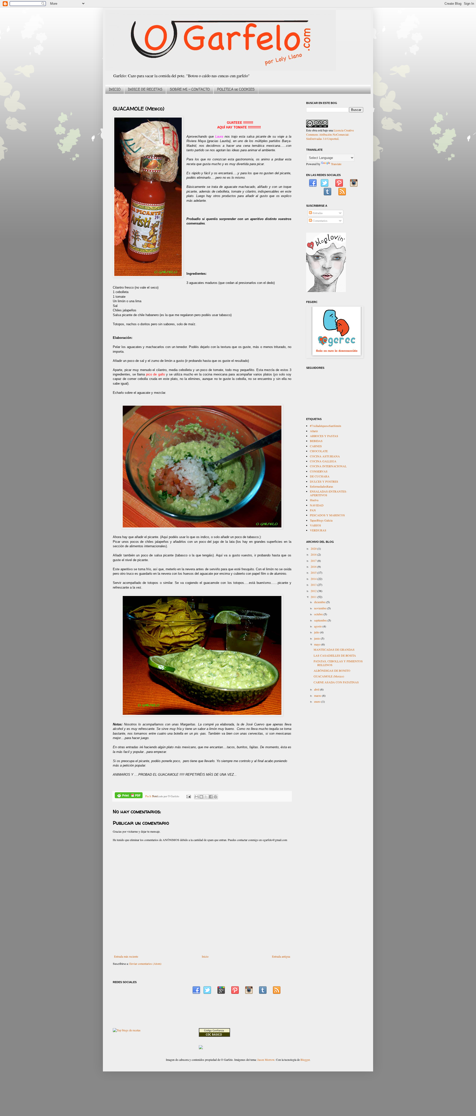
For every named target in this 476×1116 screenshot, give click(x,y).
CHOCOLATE (319, 451)
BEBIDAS (316, 441)
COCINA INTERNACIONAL (328, 466)
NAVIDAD (317, 505)
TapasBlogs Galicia (321, 520)
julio (317, 632)
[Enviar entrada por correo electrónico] (188, 796)
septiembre (320, 620)
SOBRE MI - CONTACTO (190, 89)
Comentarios (319, 221)
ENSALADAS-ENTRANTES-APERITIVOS (328, 493)
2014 (314, 579)
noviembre (320, 608)
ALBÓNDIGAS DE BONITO (332, 670)
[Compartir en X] (206, 796)
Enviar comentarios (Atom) (145, 964)
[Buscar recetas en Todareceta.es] (127, 1030)
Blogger (305, 1060)
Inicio (205, 956)
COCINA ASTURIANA (325, 456)
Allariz (314, 431)
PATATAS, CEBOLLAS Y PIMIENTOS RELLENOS (338, 663)
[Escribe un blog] (201, 796)
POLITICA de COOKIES (236, 89)
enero (317, 701)
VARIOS (315, 525)
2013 (314, 585)
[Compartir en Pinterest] (215, 796)
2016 (314, 567)
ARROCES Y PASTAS (324, 436)
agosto (318, 626)
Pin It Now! (151, 796)
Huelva (314, 500)
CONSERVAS (318, 471)
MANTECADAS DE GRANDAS (334, 649)
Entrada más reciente (126, 956)
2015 (314, 572)
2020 (314, 548)
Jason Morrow (265, 1060)
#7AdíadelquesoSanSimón (325, 426)
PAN (313, 510)
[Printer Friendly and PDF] (129, 795)
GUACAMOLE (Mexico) (329, 676)
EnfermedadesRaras (321, 486)
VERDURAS (318, 530)
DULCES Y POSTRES (324, 481)
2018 (314, 554)
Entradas (317, 213)
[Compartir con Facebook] (210, 796)
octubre (319, 614)
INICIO (114, 89)
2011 (314, 597)
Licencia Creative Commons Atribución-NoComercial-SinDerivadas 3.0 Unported (330, 134)
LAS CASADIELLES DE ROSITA (335, 655)
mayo (317, 644)
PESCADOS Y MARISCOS (327, 515)
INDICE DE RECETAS (145, 89)
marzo (318, 695)
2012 (314, 591)
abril (317, 689)
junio (317, 638)
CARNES (316, 446)
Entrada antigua (281, 956)
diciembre (320, 602)
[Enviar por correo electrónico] (196, 796)
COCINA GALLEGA (323, 461)
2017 (314, 561)
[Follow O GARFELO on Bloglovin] (326, 291)
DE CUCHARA (319, 476)
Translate (336, 164)
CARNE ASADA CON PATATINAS (336, 682)
